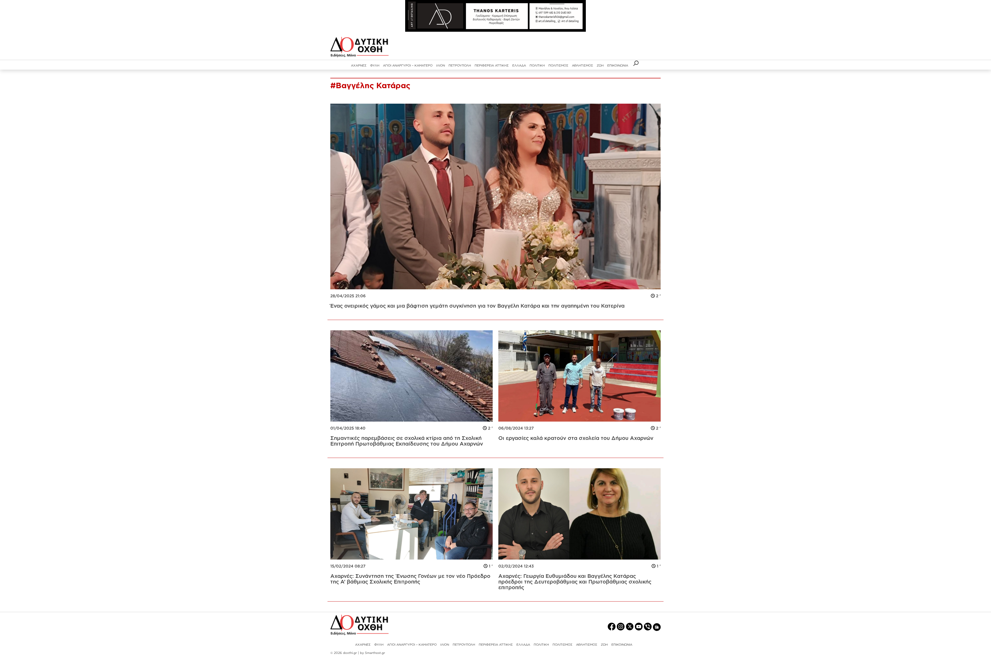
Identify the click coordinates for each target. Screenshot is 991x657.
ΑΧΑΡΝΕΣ (358, 65)
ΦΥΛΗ (374, 65)
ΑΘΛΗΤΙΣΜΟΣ (582, 65)
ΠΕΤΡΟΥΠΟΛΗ (460, 65)
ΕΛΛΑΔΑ (519, 65)
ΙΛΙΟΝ (440, 65)
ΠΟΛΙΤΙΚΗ (537, 65)
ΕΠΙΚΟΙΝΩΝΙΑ (617, 65)
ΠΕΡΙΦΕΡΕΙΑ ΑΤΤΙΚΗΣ (492, 65)
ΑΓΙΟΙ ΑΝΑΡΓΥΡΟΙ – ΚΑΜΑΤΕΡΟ (408, 65)
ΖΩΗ (600, 65)
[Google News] (657, 626)
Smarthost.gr (375, 652)
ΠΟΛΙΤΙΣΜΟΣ (558, 65)
